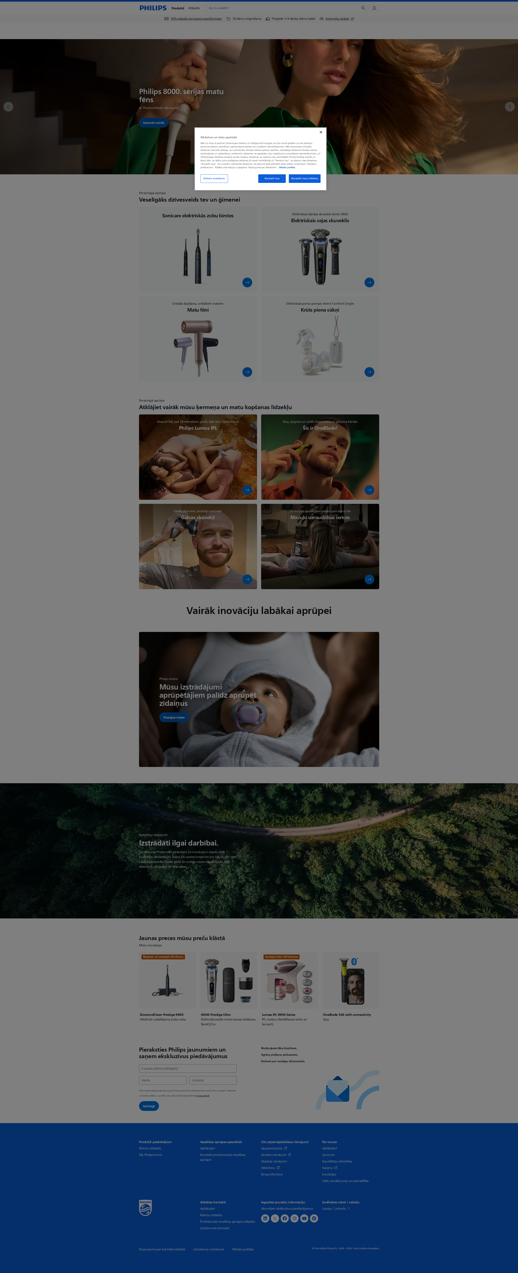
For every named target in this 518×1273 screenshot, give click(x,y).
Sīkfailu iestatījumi (214, 178)
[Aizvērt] (320, 132)
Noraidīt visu (272, 178)
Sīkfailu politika (287, 167)
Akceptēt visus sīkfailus (304, 178)
